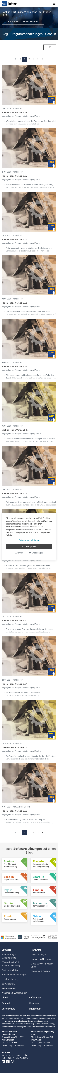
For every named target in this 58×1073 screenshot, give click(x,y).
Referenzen (35, 997)
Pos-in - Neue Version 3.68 (14, 112)
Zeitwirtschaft (8, 983)
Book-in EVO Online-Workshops (23, 21)
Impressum (35, 1008)
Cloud (5, 997)
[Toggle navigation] (54, 3)
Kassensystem (9, 988)
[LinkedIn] (3, 1061)
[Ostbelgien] (38, 937)
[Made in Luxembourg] (26, 937)
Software (6, 950)
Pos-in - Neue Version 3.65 (14, 303)
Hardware (36, 950)
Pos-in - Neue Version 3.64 (14, 366)
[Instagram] (12, 1061)
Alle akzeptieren (29, 546)
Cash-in (38, 434)
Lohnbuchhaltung (10, 979)
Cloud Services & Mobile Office (42, 965)
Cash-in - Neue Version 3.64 (15, 430)
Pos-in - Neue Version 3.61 (14, 684)
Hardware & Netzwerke (41, 959)
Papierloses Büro (10, 970)
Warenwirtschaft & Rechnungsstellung (11, 964)
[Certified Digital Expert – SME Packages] (52, 937)
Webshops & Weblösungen (14, 993)
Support (6, 1003)
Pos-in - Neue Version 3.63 (14, 493)
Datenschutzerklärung (29, 540)
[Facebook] (8, 1061)
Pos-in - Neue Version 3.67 (14, 176)
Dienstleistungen (38, 954)
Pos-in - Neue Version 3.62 (14, 620)
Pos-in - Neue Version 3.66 (14, 239)
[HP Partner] (20, 937)
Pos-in (37, 116)
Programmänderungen (24, 116)
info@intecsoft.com (16, 1045)
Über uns (34, 1003)
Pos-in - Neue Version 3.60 (14, 811)
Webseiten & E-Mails (40, 971)
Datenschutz (8, 1008)
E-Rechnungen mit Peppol (14, 974)
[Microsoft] (8, 937)
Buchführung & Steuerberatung (9, 956)
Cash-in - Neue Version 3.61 (15, 747)
